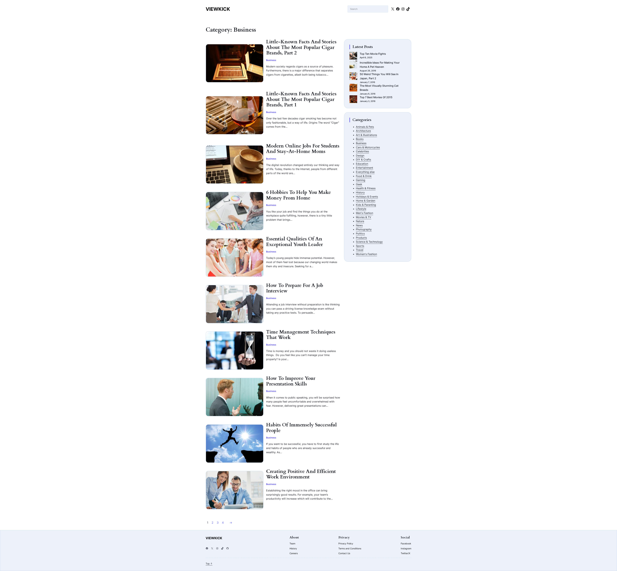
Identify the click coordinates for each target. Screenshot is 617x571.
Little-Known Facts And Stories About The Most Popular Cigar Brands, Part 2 (301, 47)
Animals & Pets (365, 126)
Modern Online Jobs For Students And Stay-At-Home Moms (302, 148)
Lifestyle (361, 208)
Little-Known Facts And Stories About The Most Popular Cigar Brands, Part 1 (301, 99)
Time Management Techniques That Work (300, 334)
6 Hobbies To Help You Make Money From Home (298, 195)
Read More (277, 84)
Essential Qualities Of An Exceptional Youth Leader (294, 241)
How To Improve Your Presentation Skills (290, 381)
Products (361, 237)
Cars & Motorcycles (368, 147)
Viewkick (218, 9)
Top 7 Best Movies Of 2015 (376, 97)
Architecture (363, 130)
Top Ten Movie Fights (373, 53)
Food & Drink (364, 176)
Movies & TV (363, 217)
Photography (364, 229)
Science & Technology (369, 241)
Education (362, 163)
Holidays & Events (367, 196)
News (359, 225)
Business (271, 60)
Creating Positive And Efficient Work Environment (301, 474)
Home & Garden (365, 200)
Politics (360, 233)
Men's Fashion (364, 213)
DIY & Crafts (363, 159)
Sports (360, 245)
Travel (359, 249)
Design (360, 155)
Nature (360, 221)
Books (359, 139)
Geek (359, 184)
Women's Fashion (366, 254)
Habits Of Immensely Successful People (301, 427)
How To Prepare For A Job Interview (294, 288)
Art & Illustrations (366, 135)
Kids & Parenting (366, 204)
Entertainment (364, 167)
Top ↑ (209, 563)
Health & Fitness (366, 188)
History (360, 192)
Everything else (365, 171)
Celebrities (362, 151)
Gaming (360, 180)
